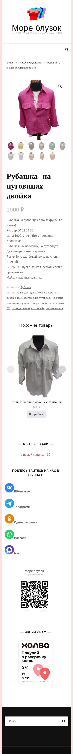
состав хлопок (54, 308)
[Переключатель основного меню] (7, 50)
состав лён (38, 308)
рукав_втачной (21, 308)
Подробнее (36, 414)
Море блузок (36, 28)
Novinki (41, 292)
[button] (60, 86)
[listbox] (36, 379)
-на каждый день (26, 292)
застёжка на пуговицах (37, 297)
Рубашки (26, 287)
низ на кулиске (21, 302)
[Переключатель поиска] (66, 49)
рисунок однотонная (44, 302)
